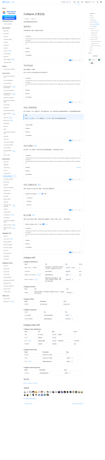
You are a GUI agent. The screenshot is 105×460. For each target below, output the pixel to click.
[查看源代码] (82, 60)
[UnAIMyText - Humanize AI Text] (99, 60)
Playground (87, 2)
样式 (30, 383)
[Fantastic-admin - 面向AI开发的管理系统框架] (92, 60)
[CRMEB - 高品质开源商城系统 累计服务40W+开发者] (9, 17)
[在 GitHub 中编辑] (77, 60)
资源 (82, 2)
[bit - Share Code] (92, 63)
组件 (78, 2)
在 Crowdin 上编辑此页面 (30, 398)
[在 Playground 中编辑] (75, 60)
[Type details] (70, 275)
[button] (97, 2)
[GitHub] (101, 2)
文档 (35, 383)
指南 (75, 2)
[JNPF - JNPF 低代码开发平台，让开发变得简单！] (9, 12)
